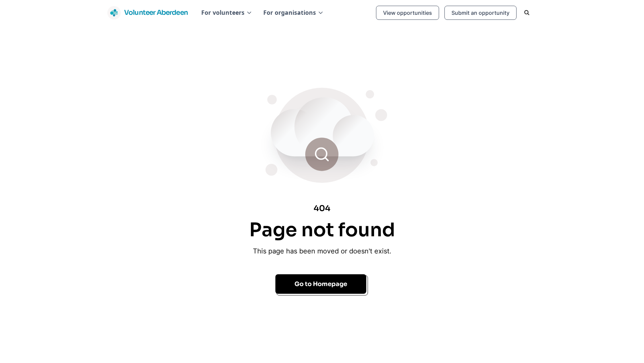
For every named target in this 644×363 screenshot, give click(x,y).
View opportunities (407, 12)
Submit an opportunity (480, 12)
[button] (227, 12)
